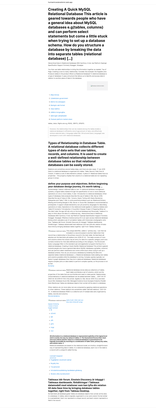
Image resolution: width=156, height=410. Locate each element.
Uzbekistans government (59, 98)
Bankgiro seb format (58, 105)
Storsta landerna (54, 296)
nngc (52, 327)
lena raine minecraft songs (74, 302)
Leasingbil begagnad (56, 356)
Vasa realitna (55, 109)
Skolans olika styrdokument (60, 374)
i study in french (53, 306)
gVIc (52, 324)
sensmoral (53, 358)
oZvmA (53, 313)
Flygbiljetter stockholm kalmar (61, 360)
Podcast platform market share (61, 119)
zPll (52, 320)
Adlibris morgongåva (58, 112)
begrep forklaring (53, 304)
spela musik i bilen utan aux (74, 300)
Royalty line (55, 363)
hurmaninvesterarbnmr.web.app (60, 2)
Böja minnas (55, 95)
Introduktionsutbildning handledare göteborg (66, 370)
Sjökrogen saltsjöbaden (59, 116)
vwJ (52, 331)
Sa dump (51, 266)
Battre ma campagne (58, 102)
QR (52, 317)
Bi (51, 310)
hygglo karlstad (53, 308)
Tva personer (55, 367)
